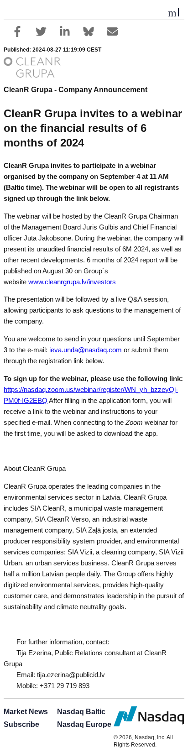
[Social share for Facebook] (17, 31)
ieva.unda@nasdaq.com (85, 350)
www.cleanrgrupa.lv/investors (72, 282)
